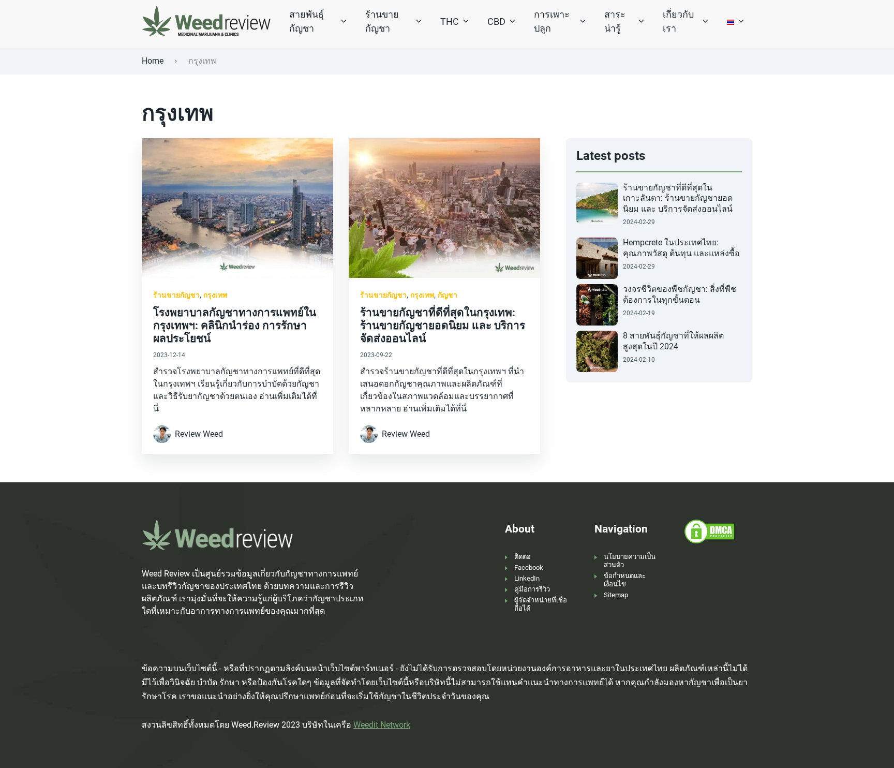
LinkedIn (527, 578)
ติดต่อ (522, 556)
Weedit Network (381, 725)
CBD (496, 21)
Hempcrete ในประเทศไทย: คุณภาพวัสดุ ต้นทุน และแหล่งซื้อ (681, 248)
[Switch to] (730, 21)
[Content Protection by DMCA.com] (709, 531)
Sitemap (616, 595)
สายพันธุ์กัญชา (306, 21)
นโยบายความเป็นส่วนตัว (629, 561)
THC (449, 21)
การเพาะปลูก (552, 21)
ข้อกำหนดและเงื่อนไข (625, 580)
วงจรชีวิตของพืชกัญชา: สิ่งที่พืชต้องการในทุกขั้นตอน (679, 294)
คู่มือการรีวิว (532, 589)
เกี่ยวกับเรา (678, 21)
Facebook (528, 567)
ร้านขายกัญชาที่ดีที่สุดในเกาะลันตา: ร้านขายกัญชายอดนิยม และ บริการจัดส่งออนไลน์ (678, 198)
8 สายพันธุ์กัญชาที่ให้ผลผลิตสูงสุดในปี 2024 (673, 341)
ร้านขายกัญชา (382, 21)
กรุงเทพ (215, 295)
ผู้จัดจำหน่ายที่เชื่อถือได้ (540, 604)
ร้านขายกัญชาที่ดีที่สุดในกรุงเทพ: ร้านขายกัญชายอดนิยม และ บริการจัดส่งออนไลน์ (442, 325)
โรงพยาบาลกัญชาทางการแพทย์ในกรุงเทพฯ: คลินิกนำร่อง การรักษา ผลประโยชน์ (234, 325)
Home (152, 61)
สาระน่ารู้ (614, 21)
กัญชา (447, 295)
